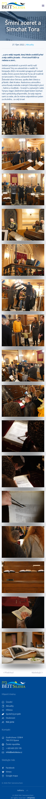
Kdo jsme (10, 722)
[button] (43, 5)
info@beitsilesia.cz (14, 752)
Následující (36, 672)
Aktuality (30, 44)
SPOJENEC (31, 798)
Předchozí (9, 672)
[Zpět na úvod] (13, 5)
